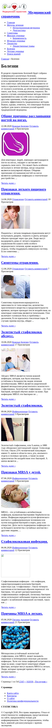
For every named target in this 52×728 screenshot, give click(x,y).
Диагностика (19, 30)
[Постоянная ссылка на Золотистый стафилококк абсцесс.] (15, 371)
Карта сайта (13, 693)
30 (32, 681)
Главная (11, 22)
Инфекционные (20, 411)
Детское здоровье (15, 51)
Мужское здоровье (16, 41)
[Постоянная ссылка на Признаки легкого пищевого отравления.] (15, 228)
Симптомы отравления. (20, 262)
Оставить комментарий (36, 199)
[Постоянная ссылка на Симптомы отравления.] (15, 297)
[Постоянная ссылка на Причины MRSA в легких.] (15, 648)
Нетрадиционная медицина (26, 27)
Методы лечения (15, 25)
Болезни (11, 48)
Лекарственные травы (24, 46)
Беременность (19, 38)
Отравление (18, 199)
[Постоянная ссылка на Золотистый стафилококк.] (15, 440)
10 (27, 681)
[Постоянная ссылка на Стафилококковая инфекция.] (15, 576)
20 (30, 681)
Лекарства (12, 43)
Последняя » (41, 681)
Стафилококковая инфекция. (24, 541)
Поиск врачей (14, 54)
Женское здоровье (16, 35)
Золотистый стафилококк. (22, 405)
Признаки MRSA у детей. (21, 472)
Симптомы (12, 33)
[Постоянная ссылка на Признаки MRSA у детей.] (15, 507)
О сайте (11, 698)
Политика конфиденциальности (23, 701)
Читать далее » (8, 183)
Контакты (12, 696)
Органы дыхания (20, 619)
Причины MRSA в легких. (22, 613)
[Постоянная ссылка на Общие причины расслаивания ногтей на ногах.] (15, 155)
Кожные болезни (20, 126)
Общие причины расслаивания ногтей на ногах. (26, 118)
